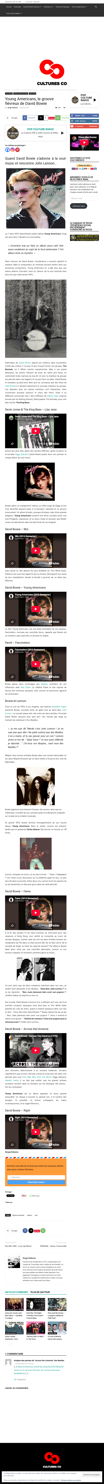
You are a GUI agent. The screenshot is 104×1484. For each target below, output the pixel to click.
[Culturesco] (52, 71)
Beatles (44, 684)
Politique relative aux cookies (71, 1480)
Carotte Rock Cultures (31, 7)
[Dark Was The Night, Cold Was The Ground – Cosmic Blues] (35, 1304)
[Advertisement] (52, 36)
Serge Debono (13, 107)
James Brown (25, 362)
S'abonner (93, 126)
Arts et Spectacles (78, 7)
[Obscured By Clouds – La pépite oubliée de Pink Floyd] (57, 1304)
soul (36, 1215)
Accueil (8, 7)
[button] (96, 7)
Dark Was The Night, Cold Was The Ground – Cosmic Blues (35, 1315)
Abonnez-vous (79, 206)
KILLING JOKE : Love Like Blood (18, 1246)
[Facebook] (7, 150)
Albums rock (10, 1310)
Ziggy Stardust (21, 454)
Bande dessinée (11, 1333)
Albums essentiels (18, 1215)
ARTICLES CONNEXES (16, 1292)
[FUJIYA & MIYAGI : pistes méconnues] (57, 1328)
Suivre (94, 121)
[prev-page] (6, 1344)
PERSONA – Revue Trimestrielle (53, 1246)
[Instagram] (12, 150)
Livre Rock (16, 90)
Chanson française (62, 7)
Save (52, 118)
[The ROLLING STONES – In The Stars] (35, 1328)
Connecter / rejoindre (32, 2)
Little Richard (11, 386)
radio (40, 136)
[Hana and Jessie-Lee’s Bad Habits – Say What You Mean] (14, 1304)
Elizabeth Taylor (59, 706)
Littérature (48, 7)
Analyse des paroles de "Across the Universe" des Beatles (39, 1360)
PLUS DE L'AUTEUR (40, 1292)
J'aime (95, 116)
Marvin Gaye (53, 396)
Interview (17, 7)
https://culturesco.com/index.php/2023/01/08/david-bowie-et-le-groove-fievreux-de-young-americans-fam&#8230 (39, 1369)
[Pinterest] (17, 150)
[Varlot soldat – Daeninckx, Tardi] (14, 1328)
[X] (30, 1230)
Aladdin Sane (11, 1080)
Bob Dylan (26, 687)
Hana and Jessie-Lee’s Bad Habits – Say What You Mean (13, 1315)
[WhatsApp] (43, 1230)
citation (29, 1215)
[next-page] (10, 1344)
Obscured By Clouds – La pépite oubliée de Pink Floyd (56, 1315)
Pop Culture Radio (13, 13)
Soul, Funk (32, 93)
